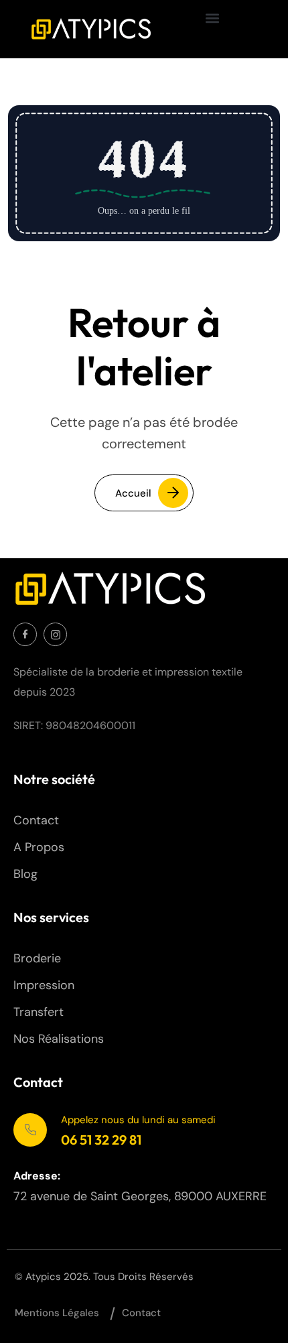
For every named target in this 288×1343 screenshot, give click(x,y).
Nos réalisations (58, 1039)
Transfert (38, 1012)
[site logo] (90, 29)
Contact (36, 820)
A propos (38, 847)
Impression (43, 985)
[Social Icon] (25, 634)
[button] (213, 18)
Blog (25, 874)
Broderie (37, 958)
